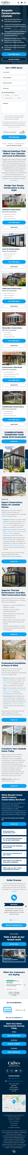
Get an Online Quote (14, 1035)
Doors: (5, 529)
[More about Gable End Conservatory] (14, 279)
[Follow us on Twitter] (12, 1071)
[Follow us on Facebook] (7, 1071)
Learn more (14, 227)
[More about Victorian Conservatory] (14, 200)
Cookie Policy (14, 1125)
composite (10, 531)
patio (24, 531)
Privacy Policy (14, 1123)
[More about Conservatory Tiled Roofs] (14, 358)
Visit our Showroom (14, 1052)
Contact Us (14, 441)
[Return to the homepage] (5, 3)
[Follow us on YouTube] (16, 1071)
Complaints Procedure (14, 1127)
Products (10, 143)
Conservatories (19, 143)
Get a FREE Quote (13, 54)
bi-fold (16, 531)
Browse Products (14, 59)
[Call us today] (18, 2)
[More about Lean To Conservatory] (14, 240)
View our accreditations (13, 1017)
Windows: (6, 519)
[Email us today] (21, 2)
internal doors (10, 533)
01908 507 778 (15, 1078)
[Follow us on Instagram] (20, 1071)
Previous (1, 459)
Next (26, 459)
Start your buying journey (14, 925)
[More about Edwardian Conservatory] (14, 319)
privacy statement (15, 127)
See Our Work (14, 944)
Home (4, 143)
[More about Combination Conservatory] (14, 398)
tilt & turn (9, 525)
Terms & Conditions (14, 1121)
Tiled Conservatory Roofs (16, 545)
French (20, 531)
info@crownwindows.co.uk (15, 1081)
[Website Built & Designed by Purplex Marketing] (14, 1151)
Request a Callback (14, 1044)
